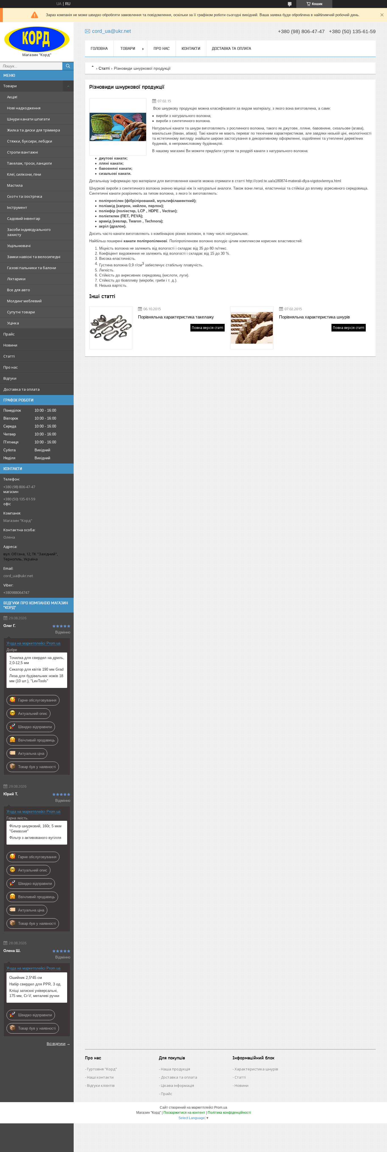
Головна (99, 48)
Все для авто (18, 289)
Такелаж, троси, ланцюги (29, 163)
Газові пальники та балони (31, 267)
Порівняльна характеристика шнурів (314, 316)
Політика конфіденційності (229, 1113)
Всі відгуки (56, 1043)
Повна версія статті (207, 327)
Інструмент (17, 207)
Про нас (10, 367)
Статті (9, 356)
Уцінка (13, 323)
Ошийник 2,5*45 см (25, 977)
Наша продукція (175, 1069)
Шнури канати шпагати (28, 119)
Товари (10, 85)
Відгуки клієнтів (101, 1085)
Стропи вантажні (22, 152)
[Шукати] (68, 66)
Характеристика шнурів (256, 1069)
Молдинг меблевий (24, 300)
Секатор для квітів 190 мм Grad (36, 669)
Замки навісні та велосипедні (33, 256)
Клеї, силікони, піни (24, 174)
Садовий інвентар (23, 218)
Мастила (15, 185)
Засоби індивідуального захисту (29, 232)
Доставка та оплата (21, 389)
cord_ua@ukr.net (18, 575)
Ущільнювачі (19, 245)
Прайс (8, 334)
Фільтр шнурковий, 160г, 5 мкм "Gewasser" (35, 828)
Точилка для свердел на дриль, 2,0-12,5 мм (36, 660)
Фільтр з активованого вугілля (35, 838)
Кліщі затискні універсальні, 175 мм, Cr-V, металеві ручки (34, 993)
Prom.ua (220, 1108)
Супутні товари (21, 311)
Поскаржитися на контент (184, 1113)
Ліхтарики (16, 278)
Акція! (12, 96)
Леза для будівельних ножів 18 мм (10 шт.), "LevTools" (36, 678)
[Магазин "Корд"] (36, 39)
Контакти (191, 48)
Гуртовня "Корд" (102, 1069)
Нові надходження (24, 107)
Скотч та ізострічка (24, 196)
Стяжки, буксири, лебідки (29, 141)
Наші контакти (100, 1077)
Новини (10, 345)
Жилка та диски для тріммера (33, 130)
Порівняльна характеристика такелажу (176, 316)
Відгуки (9, 378)
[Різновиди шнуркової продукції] (117, 127)
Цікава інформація (177, 1085)
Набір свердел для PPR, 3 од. (35, 984)
